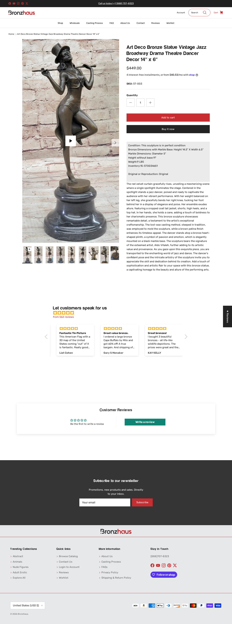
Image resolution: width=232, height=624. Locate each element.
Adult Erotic (20, 572)
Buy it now (168, 129)
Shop (60, 23)
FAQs (104, 567)
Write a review (145, 422)
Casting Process (94, 23)
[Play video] (70, 141)
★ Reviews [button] (227, 316)
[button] (46, 336)
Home (11, 34)
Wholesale (75, 23)
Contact (141, 23)
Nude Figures (21, 567)
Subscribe (142, 502)
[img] (118, 313)
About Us (125, 23)
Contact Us (65, 561)
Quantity (132, 95)
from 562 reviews (63, 316)
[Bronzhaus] (21, 13)
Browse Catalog (68, 556)
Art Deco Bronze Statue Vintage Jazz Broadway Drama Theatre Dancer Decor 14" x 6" (58, 34)
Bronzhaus (23, 614)
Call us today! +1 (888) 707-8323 (116, 3)
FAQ (112, 23)
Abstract (18, 556)
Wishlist (170, 23)
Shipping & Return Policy (116, 577)
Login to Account (69, 567)
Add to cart (168, 117)
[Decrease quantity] (131, 102)
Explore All (19, 577)
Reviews (155, 23)
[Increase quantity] (150, 102)
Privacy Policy (109, 572)
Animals (17, 561)
